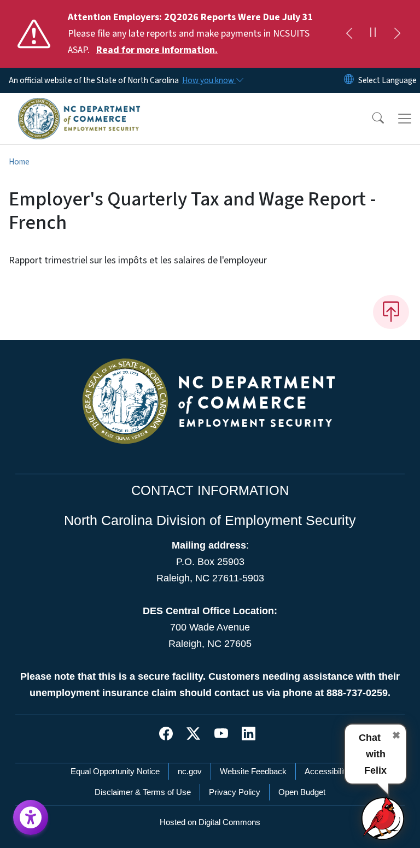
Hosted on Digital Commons (210, 822)
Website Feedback (253, 771)
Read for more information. (157, 50)
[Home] (79, 105)
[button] (371, 118)
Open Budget (301, 792)
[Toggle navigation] (404, 118)
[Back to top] (391, 312)
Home (19, 162)
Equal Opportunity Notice (115, 771)
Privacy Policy (234, 792)
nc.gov (190, 771)
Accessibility (327, 771)
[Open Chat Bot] (383, 818)
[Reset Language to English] (349, 80)
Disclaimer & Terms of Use (143, 792)
